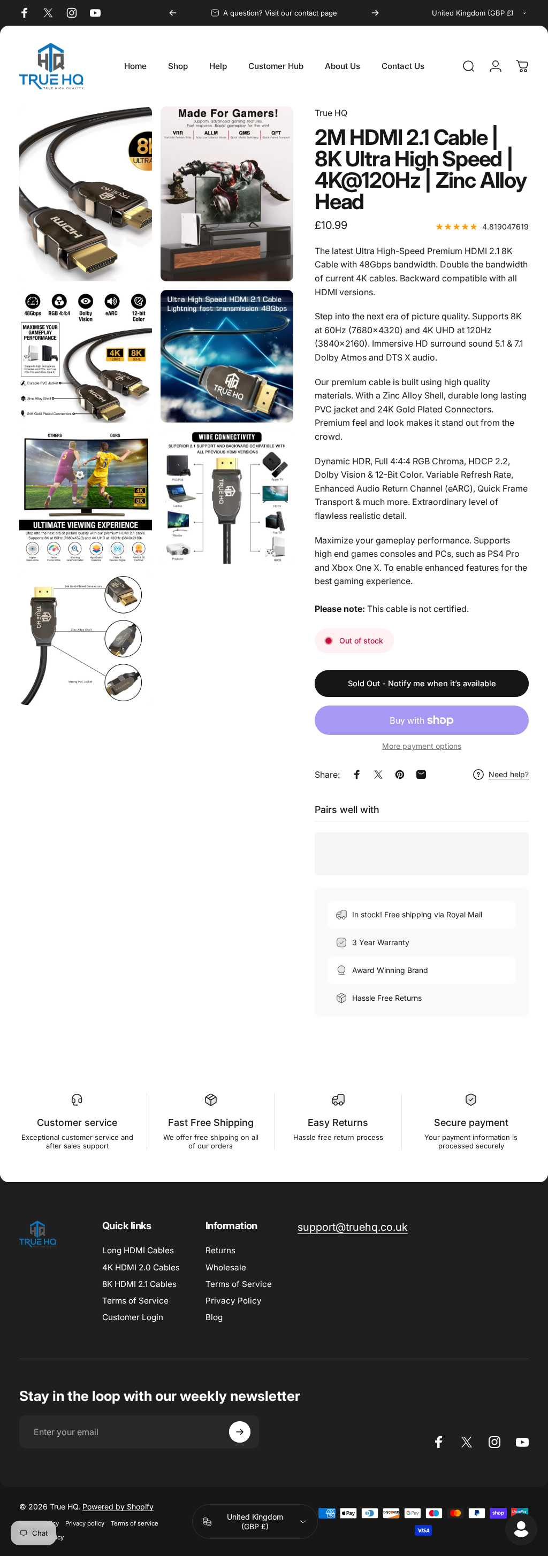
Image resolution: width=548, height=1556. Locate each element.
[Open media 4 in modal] (227, 356)
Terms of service (134, 1523)
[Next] (375, 13)
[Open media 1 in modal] (85, 193)
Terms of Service (135, 1301)
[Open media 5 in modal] (85, 497)
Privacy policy (84, 1523)
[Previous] (173, 13)
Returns (220, 1250)
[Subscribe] (239, 1432)
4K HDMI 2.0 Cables (141, 1267)
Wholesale (226, 1267)
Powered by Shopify (118, 1506)
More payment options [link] (421, 745)
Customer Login (132, 1317)
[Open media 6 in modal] (227, 497)
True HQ (331, 113)
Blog (214, 1317)
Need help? (509, 774)
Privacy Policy (234, 1301)
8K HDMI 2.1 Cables (139, 1284)
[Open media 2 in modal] (227, 193)
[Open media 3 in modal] (85, 356)
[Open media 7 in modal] (85, 638)
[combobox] (480, 13)
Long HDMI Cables (138, 1250)
